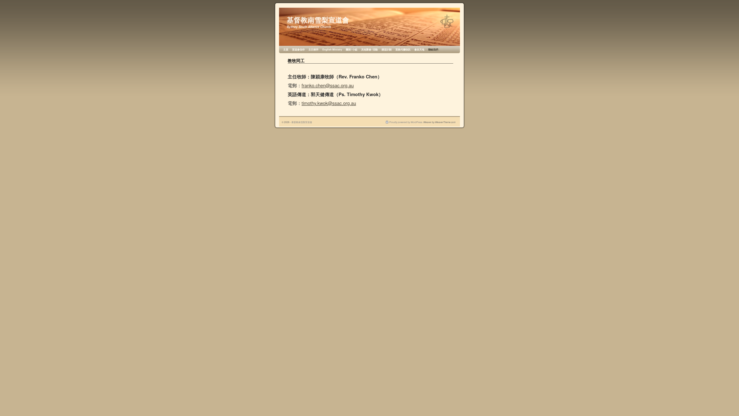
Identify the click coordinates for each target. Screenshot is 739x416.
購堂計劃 (387, 49)
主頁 (285, 49)
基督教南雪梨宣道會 (318, 20)
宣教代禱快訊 (402, 49)
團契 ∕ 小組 (351, 49)
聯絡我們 (433, 49)
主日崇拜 (313, 49)
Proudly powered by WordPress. (406, 122)
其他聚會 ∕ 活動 (369, 49)
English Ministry (332, 49)
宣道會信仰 (298, 49)
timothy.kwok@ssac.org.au (329, 103)
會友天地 (419, 49)
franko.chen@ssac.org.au (328, 85)
